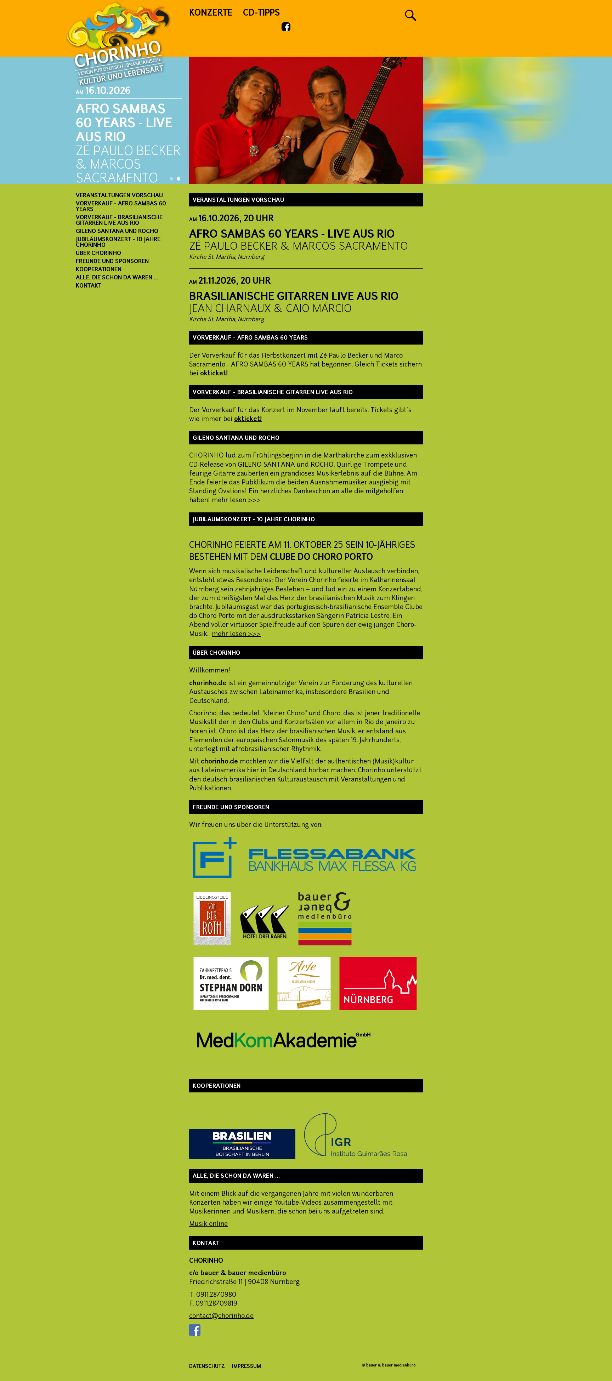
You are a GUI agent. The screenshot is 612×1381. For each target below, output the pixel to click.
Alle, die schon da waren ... (117, 278)
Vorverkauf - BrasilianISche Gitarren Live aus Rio (119, 220)
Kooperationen (98, 270)
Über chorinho (98, 253)
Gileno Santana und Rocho (117, 231)
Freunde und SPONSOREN (112, 262)
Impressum (246, 1366)
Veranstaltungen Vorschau (119, 196)
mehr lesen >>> (236, 634)
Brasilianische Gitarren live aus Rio (294, 297)
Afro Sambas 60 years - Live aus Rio (292, 234)
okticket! (214, 373)
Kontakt (88, 286)
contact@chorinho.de (221, 1316)
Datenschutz (207, 1366)
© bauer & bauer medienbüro (389, 1366)
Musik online (208, 1224)
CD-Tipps (261, 13)
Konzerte (210, 13)
